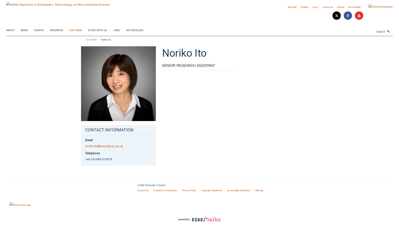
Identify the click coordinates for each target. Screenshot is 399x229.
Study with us (97, 30)
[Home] (81, 39)
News (24, 30)
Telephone (92, 153)
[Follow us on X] (337, 16)
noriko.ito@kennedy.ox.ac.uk (104, 146)
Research (56, 30)
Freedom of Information (165, 190)
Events (39, 30)
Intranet (341, 7)
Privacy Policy (189, 190)
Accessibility (354, 7)
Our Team (75, 30)
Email (89, 140)
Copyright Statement (211, 190)
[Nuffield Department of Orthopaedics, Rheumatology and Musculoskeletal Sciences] (58, 3)
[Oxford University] (377, 6)
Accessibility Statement (238, 190)
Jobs (116, 30)
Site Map (292, 7)
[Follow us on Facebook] (348, 16)
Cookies (304, 7)
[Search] (388, 31)
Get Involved (134, 30)
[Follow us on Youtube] (359, 16)
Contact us (327, 7)
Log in (315, 7)
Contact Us (143, 190)
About (10, 30)
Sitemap (259, 190)
